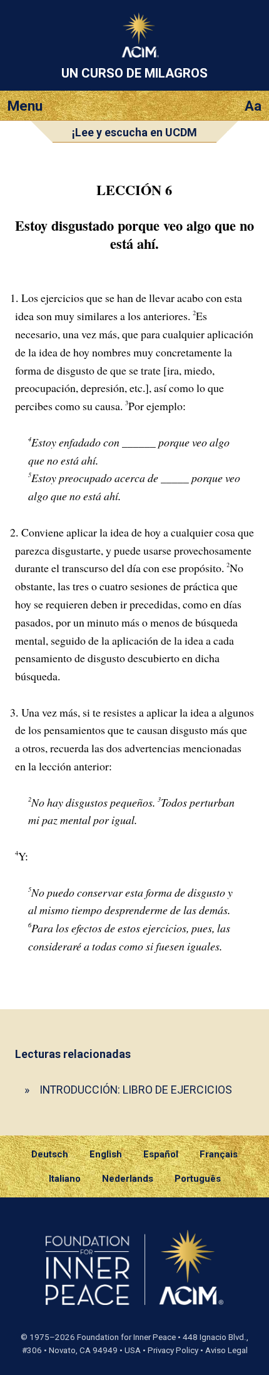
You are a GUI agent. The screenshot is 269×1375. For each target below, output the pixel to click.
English (105, 1154)
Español (160, 1154)
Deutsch (49, 1154)
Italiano (65, 1178)
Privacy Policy (173, 1350)
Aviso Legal (226, 1350)
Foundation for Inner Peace (126, 1337)
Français (219, 1154)
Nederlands (127, 1178)
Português (198, 1178)
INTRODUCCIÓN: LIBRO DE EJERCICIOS (135, 1089)
